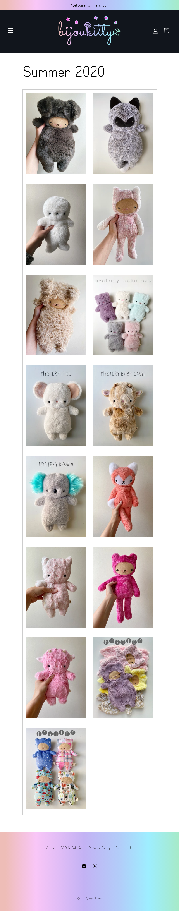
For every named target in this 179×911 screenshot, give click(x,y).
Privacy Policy (100, 847)
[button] (10, 30)
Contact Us (124, 847)
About (50, 847)
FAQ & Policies (72, 847)
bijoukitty (95, 898)
